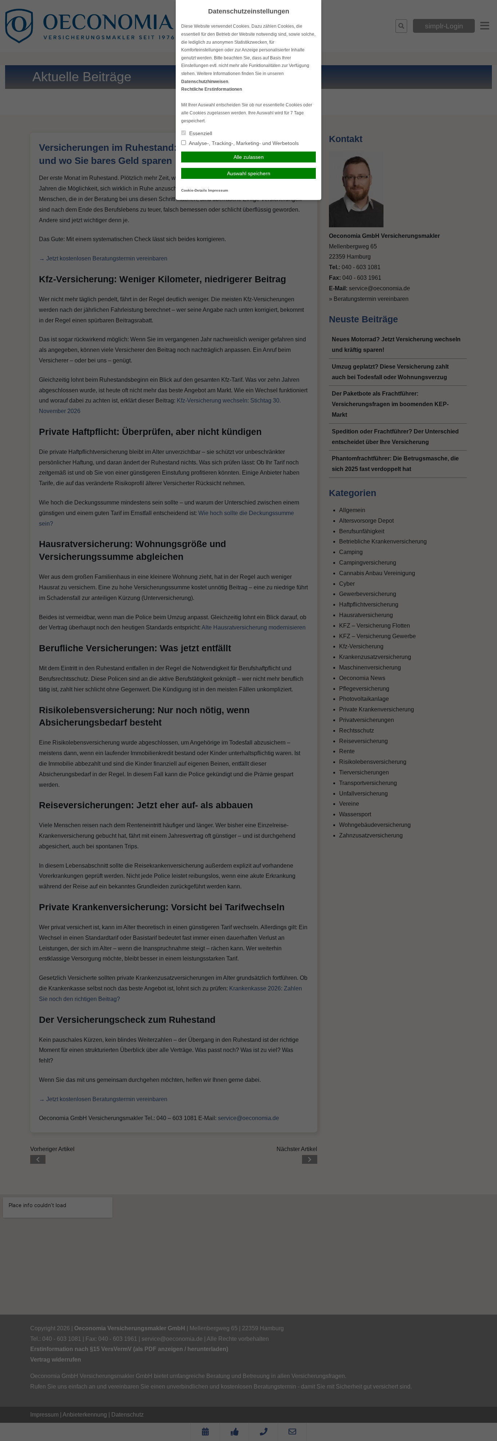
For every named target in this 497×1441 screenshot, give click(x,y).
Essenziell (200, 133)
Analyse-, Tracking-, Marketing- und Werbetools (243, 143)
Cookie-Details (194, 190)
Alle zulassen (249, 157)
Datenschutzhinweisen (204, 81)
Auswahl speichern (248, 173)
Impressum (218, 190)
